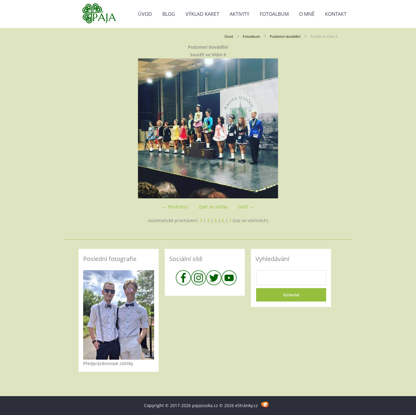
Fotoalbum (274, 14)
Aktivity (239, 14)
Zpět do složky (213, 207)
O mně (307, 14)
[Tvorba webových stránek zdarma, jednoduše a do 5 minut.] (265, 404)
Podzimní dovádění (285, 36)
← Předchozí (175, 207)
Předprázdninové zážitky (108, 363)
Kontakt (336, 14)
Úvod (145, 14)
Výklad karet (202, 14)
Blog (168, 14)
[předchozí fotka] (88, 128)
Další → (246, 207)
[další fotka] (327, 128)
